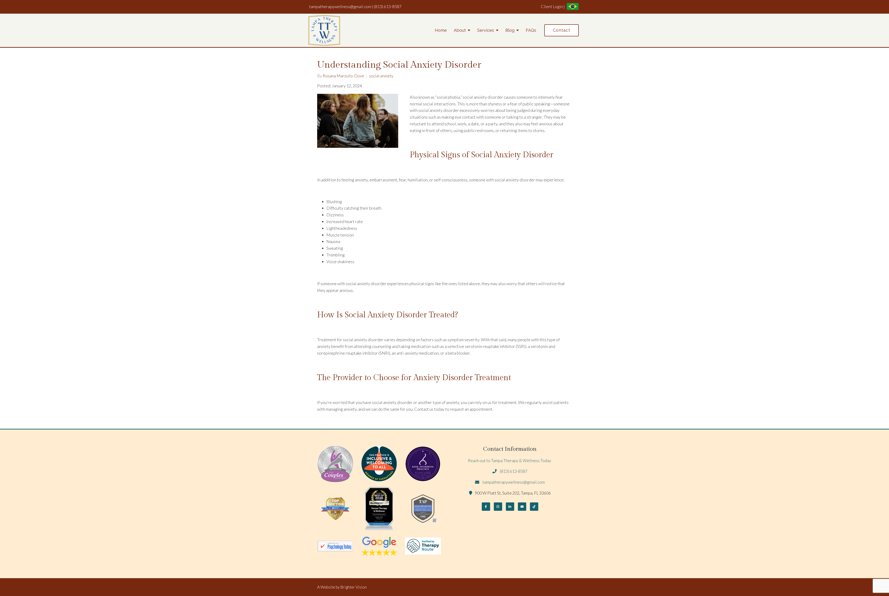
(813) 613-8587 (387, 6)
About (460, 30)
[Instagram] (498, 506)
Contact (561, 30)
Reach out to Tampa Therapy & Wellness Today (510, 460)
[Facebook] (486, 506)
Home (441, 30)
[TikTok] (534, 506)
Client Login (552, 6)
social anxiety (381, 76)
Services (485, 30)
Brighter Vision (353, 587)
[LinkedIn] (510, 506)
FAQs (531, 30)
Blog (509, 30)
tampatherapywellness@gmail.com (340, 6)
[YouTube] (522, 506)
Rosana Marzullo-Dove (343, 76)
